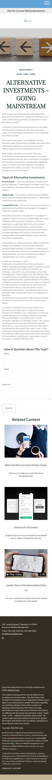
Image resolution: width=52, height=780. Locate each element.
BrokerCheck (13, 690)
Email (6, 369)
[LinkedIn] (4, 638)
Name (6, 353)
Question (6, 384)
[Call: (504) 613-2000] (14, 743)
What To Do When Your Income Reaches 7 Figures (26, 465)
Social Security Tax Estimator (26, 527)
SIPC (44, 738)
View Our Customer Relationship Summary (26, 11)
